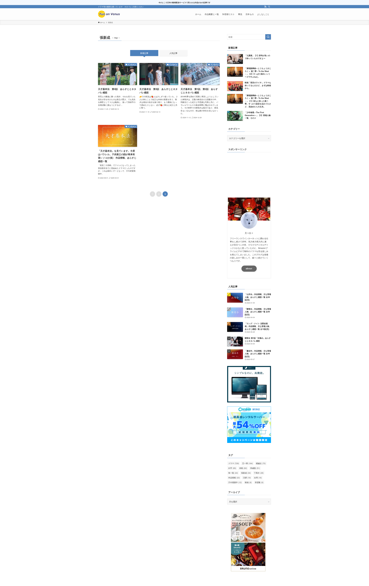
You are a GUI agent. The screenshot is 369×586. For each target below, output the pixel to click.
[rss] (265, 6)
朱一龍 (233, 472)
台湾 (258, 477)
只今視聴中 (235, 482)
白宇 (232, 468)
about (249, 268)
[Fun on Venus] (109, 14)
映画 (248, 482)
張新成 (246, 472)
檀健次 (261, 463)
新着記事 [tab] (144, 53)
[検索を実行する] (268, 37)
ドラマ (233, 463)
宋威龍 (255, 468)
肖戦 (243, 468)
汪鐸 (247, 477)
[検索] (269, 6)
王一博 (247, 463)
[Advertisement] (249, 174)
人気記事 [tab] (173, 53)
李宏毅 (259, 482)
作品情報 (234, 477)
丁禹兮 (258, 472)
